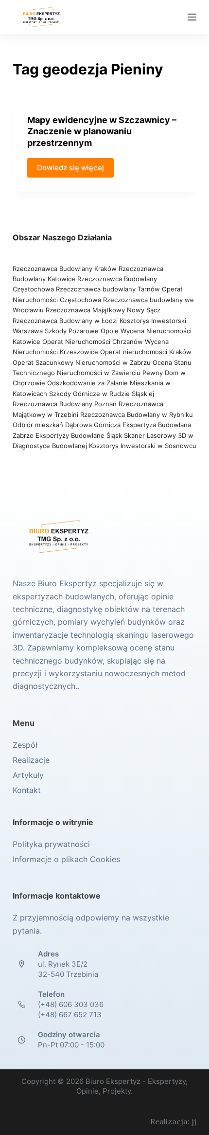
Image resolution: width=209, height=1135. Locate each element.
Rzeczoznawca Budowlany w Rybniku (136, 414)
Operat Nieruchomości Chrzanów (92, 341)
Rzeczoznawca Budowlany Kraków (65, 268)
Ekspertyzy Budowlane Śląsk (78, 435)
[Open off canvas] (192, 17)
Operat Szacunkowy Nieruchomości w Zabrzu (83, 362)
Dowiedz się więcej (70, 167)
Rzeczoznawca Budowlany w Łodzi (66, 320)
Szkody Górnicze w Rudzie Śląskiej (101, 393)
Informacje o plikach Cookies (66, 859)
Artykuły (28, 775)
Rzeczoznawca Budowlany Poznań (66, 404)
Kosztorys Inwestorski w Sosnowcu (142, 446)
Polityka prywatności (51, 844)
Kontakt (27, 790)
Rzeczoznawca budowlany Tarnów (108, 289)
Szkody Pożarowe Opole (83, 331)
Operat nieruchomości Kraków (146, 352)
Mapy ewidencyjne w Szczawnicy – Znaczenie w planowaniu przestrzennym (101, 131)
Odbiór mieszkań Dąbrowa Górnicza (67, 425)
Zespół (25, 745)
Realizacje (31, 760)
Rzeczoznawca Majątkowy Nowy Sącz (103, 310)
